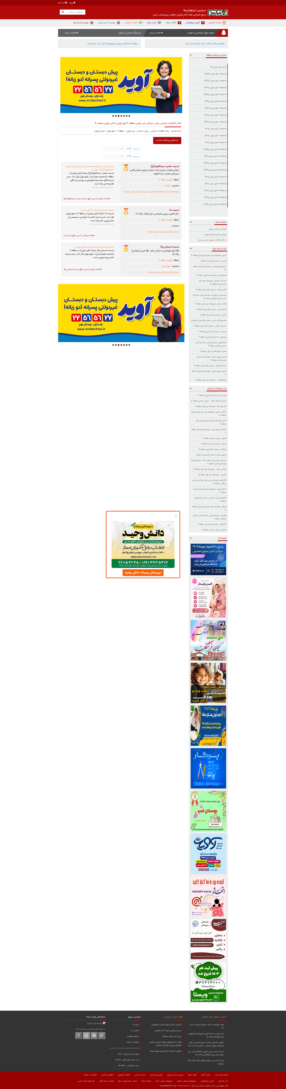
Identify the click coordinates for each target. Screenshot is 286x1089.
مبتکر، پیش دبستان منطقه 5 (213, 529)
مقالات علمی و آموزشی (173, 1017)
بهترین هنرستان (156, 1074)
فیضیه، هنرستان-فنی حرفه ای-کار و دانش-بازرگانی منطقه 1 (209, 517)
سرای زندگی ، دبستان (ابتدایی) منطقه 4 (209, 326)
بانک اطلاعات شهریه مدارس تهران (211, 240)
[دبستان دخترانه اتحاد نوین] (208, 896)
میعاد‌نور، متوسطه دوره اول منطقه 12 (210, 275)
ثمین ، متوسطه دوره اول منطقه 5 (211, 474)
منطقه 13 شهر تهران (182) (214, 156)
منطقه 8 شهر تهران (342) (214, 122)
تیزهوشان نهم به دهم (164, 1081)
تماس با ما (135, 1030)
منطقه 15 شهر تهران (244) (214, 170)
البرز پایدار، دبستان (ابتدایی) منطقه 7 (210, 289)
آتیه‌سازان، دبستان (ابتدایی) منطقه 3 (210, 309)
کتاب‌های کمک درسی (86, 1081)
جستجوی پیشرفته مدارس (167, 140)
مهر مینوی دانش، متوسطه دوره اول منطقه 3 (209, 373)
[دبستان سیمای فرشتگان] (208, 640)
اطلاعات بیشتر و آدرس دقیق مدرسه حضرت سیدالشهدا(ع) (87, 198)
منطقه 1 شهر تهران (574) (215, 73)
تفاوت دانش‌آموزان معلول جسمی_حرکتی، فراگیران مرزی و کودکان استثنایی (165, 1044)
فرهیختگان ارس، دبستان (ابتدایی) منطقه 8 (208, 320)
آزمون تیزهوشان (207, 1081)
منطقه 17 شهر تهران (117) (215, 183)
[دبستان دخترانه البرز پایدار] (208, 597)
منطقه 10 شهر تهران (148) (215, 135)
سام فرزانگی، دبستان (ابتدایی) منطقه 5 (209, 365)
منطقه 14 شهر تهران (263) (214, 163)
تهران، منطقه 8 (165, 260)
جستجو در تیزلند (75, 12)
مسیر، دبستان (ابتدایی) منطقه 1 (212, 261)
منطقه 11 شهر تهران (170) (215, 142)
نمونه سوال (192, 1074)
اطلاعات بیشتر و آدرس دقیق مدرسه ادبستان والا (83, 269)
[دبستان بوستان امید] (208, 811)
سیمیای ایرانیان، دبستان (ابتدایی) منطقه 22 (209, 268)
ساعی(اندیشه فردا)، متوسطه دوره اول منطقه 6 (211, 422)
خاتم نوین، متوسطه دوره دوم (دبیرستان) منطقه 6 (209, 490)
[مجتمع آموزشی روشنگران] (208, 725)
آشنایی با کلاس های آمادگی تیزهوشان (166, 1024)
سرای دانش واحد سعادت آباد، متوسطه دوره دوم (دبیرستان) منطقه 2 (208, 462)
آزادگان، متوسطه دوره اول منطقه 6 (211, 524)
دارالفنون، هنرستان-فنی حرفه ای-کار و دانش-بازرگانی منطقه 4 (211, 344)
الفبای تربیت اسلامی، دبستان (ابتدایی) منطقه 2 (210, 499)
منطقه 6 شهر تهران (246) (215, 108)
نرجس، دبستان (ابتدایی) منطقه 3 (211, 331)
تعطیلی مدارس (107, 1074)
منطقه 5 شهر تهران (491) (215, 101)
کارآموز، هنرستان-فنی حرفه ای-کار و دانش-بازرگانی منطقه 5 (209, 482)
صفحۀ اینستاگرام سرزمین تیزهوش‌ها (113, 44)
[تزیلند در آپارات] (94, 1038)
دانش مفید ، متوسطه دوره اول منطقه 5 (209, 469)
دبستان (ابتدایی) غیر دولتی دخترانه (163, 232)
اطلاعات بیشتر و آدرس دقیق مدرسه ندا (79, 235)
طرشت (167, 186)
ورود (71, 3)
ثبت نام (61, 3)
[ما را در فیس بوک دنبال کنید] (78, 1038)
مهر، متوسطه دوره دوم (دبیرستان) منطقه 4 (208, 255)
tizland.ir (186, 1086)
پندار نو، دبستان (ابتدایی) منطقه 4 (211, 395)
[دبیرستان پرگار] (208, 768)
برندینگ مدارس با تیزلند (129, 33)
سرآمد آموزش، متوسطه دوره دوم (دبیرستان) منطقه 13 (212, 282)
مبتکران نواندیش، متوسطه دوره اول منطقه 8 (208, 431)
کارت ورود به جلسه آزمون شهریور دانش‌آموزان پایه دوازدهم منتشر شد (206, 1035)
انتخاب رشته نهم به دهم (127, 1081)
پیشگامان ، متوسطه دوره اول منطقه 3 (210, 380)
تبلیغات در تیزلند (132, 1042)
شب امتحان (223, 1081)
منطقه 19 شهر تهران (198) (215, 197)
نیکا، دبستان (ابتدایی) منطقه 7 (213, 444)
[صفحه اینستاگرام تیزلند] (86, 1038)
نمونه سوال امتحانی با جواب (200, 33)
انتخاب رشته (146, 1081)
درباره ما (136, 1024)
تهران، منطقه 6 (165, 220)
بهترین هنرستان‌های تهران (214, 234)
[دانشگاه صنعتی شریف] (208, 559)
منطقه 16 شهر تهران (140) (215, 176)
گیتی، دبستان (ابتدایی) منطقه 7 (212, 315)
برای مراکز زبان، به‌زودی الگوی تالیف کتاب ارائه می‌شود (206, 1062)
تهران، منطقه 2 (165, 180)
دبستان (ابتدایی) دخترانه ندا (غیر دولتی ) (97, 210)
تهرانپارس (165, 266)
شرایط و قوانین (133, 1036)
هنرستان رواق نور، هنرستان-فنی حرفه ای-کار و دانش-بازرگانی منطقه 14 (209, 296)
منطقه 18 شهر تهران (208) (214, 190)
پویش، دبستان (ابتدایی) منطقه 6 (212, 337)
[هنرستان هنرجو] (121, 85)
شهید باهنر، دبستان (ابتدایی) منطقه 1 (210, 455)
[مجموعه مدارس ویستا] (208, 981)
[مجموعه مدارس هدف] (208, 683)
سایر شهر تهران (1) (217, 67)
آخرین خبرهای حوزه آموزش (214, 1017)
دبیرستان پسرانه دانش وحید (143, 572)
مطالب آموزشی (124, 1074)
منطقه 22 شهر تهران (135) (214, 204)
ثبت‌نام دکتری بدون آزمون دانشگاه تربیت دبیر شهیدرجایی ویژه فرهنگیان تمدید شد (206, 1053)
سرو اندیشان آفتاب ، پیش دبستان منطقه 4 (208, 401)
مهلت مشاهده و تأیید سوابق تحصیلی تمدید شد (206, 1026)
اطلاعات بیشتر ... (154, 33)
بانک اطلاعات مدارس (160, 131)
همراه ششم (205, 1074)
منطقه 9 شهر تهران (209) (215, 128)
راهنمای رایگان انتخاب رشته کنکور (205, 44)
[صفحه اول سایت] (218, 13)
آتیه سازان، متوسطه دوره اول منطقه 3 (210, 304)
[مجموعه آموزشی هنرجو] (208, 939)
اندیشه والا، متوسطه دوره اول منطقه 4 (210, 406)
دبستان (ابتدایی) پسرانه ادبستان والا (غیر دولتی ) (94, 247)
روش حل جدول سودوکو (172, 1036)
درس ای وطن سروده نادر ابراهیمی (168, 1030)
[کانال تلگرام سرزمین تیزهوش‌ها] (101, 1038)
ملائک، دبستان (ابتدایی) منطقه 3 (212, 449)
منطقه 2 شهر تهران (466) (215, 80)
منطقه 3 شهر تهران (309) (214, 87)
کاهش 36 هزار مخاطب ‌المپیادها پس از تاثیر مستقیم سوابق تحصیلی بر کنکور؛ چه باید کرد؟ (206, 1044)
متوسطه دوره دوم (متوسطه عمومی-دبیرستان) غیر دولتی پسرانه (151, 192)
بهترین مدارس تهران (217, 229)
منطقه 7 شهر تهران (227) (215, 115)
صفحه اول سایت (221, 1074)
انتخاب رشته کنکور (106, 1081)
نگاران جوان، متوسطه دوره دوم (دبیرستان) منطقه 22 (208, 413)
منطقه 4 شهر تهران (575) (214, 94)
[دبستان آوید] (208, 853)
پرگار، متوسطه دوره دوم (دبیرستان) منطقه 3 (209, 508)
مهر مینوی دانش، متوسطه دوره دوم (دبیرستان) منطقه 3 (211, 358)
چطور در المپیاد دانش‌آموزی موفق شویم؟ (165, 1051)
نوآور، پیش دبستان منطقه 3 (214, 438)
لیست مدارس (139, 1074)
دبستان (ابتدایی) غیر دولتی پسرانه (163, 272)
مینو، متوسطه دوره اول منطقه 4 (212, 351)
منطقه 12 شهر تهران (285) (214, 149)
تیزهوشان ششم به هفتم (186, 1081)
